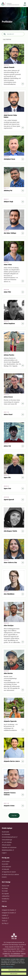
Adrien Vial (7, 446)
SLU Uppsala (5, 893)
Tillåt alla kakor (13, 973)
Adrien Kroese (8, 397)
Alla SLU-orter (5, 886)
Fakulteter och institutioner (9, 847)
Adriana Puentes (9, 355)
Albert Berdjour (9, 625)
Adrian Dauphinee (9, 323)
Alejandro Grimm (9, 806)
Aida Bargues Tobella (10, 531)
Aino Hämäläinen (9, 594)
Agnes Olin (7, 477)
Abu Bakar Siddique (10, 233)
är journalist (5, 864)
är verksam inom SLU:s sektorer (10, 874)
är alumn (4, 877)
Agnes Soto (7, 488)
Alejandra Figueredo (10, 721)
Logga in (4, 853)
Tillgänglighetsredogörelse (15, 955)
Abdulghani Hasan (9, 159)
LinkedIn (4, 915)
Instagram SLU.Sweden (8, 910)
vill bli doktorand (6, 866)
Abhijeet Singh (8, 202)
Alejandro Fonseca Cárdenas (9, 794)
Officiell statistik (6, 845)
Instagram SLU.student (8, 913)
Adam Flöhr (7, 292)
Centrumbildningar (7, 839)
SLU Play (4, 923)
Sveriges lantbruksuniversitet (13, 4)
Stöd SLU (4, 901)
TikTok (3, 921)
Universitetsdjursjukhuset (9, 837)
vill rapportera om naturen (9, 872)
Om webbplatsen (15, 953)
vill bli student (5, 861)
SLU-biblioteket (6, 834)
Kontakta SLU (5, 899)
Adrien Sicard (8, 414)
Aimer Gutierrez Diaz (10, 562)
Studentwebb (5, 832)
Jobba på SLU (5, 896)
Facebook (4, 918)
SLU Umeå (4, 891)
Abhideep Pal (8, 190)
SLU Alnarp (5, 888)
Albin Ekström (8, 673)
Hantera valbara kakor (7, 966)
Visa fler (14, 815)
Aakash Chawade (9, 67)
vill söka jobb (5, 869)
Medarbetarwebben (7, 850)
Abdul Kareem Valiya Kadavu (10, 116)
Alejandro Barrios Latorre (12, 761)
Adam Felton (8, 264)
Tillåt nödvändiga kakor (13, 970)
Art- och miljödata (7, 842)
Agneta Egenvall (9, 499)
